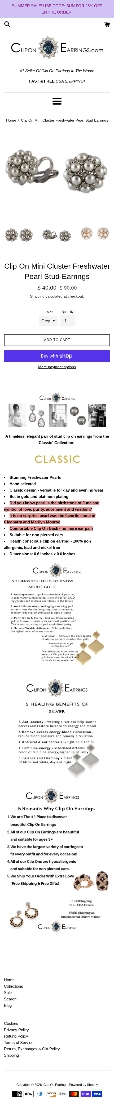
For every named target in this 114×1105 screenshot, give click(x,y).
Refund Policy (16, 1036)
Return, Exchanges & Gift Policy (32, 1049)
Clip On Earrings (55, 1085)
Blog (8, 1005)
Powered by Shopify (83, 1085)
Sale (8, 992)
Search (10, 999)
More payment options (57, 367)
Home (9, 980)
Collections (13, 986)
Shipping (37, 296)
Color (48, 312)
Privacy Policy (16, 1029)
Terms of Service (18, 1042)
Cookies (11, 1023)
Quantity (67, 312)
